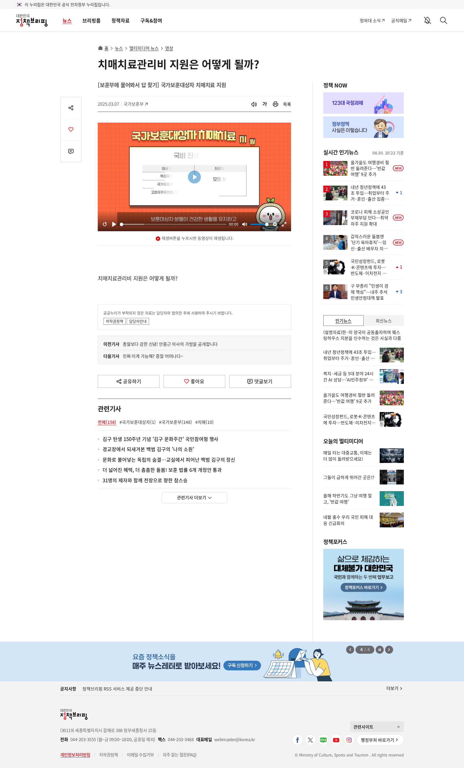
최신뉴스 (384, 320)
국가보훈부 (135, 104)
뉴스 (67, 20)
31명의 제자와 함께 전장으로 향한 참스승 (145, 480)
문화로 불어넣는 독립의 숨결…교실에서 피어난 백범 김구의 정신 (169, 460)
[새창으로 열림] (275, 104)
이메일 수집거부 (140, 754)
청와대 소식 (370, 20)
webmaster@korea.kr (234, 739)
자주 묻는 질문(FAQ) (179, 754)
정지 (380, 650)
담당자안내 (138, 321)
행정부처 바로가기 (377, 740)
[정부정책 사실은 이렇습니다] (363, 127)
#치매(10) (204, 422)
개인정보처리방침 (75, 754)
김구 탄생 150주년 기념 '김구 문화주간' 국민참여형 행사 (160, 439)
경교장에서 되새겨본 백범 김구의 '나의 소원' (148, 449)
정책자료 (120, 20)
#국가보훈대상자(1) (137, 422)
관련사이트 (363, 726)
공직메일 (399, 20)
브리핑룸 (91, 20)
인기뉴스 (343, 320)
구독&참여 (151, 20)
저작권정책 (114, 321)
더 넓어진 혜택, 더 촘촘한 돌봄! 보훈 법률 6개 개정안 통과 (162, 470)
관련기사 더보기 (191, 497)
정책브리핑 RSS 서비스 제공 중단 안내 (117, 688)
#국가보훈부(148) (175, 422)
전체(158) (107, 422)
